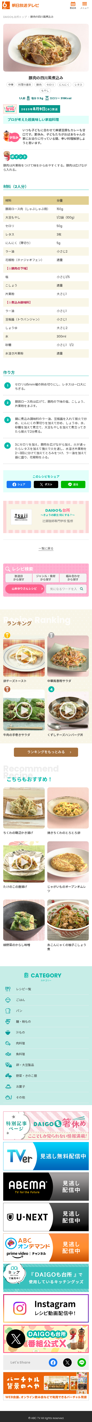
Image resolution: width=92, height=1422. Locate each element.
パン (19, 1011)
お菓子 (20, 1087)
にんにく (64, 84)
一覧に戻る (46, 548)
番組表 (73, 8)
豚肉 (39, 84)
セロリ (50, 84)
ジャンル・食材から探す (45, 578)
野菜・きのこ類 (26, 1076)
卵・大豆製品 (25, 1065)
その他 (20, 1097)
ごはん (20, 1000)
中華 (10, 84)
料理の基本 (24, 84)
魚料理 (20, 1054)
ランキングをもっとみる (46, 752)
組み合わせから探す (73, 578)
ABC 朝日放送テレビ (20, 5)
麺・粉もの (23, 1022)
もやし (45, 90)
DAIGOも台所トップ (15, 17)
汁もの (20, 1032)
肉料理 (20, 1043)
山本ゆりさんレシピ (24, 589)
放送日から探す (18, 578)
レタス (78, 84)
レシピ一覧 (23, 989)
